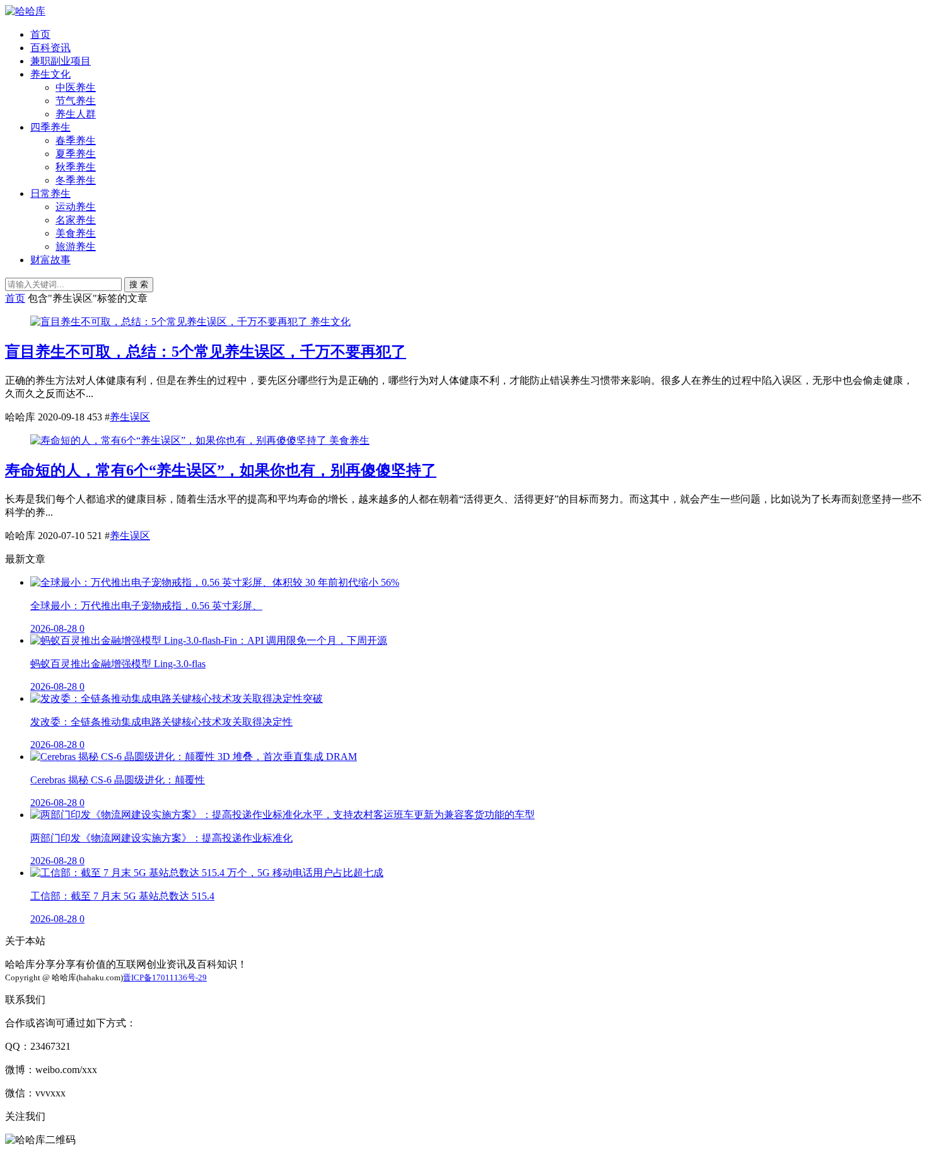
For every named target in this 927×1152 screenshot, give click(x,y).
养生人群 (75, 114)
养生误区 (130, 417)
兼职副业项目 (60, 61)
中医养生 (75, 87)
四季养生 (50, 127)
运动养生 (75, 206)
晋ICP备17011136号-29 (165, 977)
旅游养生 (75, 246)
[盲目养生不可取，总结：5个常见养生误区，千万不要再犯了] (170, 321)
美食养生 (75, 233)
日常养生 (50, 193)
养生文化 (50, 74)
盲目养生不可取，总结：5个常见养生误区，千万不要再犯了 (205, 351)
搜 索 (138, 284)
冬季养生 (75, 180)
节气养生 (75, 100)
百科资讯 (50, 47)
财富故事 (50, 259)
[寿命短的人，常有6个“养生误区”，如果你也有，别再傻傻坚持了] (179, 440)
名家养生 (75, 220)
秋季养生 (75, 167)
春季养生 (75, 140)
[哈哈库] (25, 11)
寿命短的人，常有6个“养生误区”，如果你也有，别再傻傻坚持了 (220, 470)
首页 (40, 34)
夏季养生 (75, 153)
